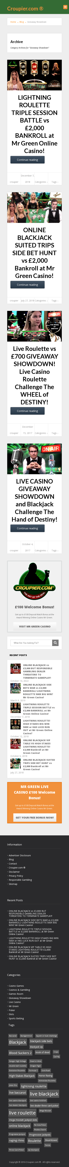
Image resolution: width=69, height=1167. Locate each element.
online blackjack (19, 1126)
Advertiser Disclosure (20, 855)
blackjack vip (36, 1046)
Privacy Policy (16, 875)
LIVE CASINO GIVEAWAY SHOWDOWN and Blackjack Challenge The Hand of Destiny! (35, 500)
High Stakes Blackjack (22, 1076)
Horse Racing (45, 1075)
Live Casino (15, 1002)
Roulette (34, 1141)
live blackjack (44, 1094)
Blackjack (17, 1042)
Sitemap (13, 883)
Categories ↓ (41, 181)
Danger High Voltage (17, 1061)
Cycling (56, 1056)
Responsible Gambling (20, 879)
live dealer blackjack (17, 1105)
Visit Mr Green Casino (35, 626)
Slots (11, 1014)
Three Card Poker (16, 1150)
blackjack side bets (41, 1041)
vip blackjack (33, 1150)
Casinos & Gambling (19, 989)
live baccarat (17, 1092)
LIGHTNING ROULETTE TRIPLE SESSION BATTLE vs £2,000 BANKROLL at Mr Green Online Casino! (34, 124)
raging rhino (16, 1140)
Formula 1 (33, 1070)
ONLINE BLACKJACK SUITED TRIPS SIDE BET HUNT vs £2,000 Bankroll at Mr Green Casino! (34, 252)
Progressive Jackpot (17, 1134)
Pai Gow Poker (40, 1125)
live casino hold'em (38, 1100)
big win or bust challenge (46, 1036)
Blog (11, 859)
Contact (13, 863)
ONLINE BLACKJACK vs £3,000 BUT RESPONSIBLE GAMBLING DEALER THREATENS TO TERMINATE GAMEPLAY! (37, 671)
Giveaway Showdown (20, 998)
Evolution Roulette (17, 1070)
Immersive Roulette (47, 1080)
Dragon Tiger (35, 1066)
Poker (12, 1010)
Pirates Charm (40, 1129)
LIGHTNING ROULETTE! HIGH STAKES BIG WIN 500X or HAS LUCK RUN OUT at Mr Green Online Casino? (37, 727)
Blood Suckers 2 (20, 1053)
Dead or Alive (35, 1061)
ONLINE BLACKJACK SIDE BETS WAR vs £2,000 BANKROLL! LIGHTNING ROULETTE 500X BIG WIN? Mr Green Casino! (38, 691)
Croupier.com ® (25, 8)
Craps (56, 1052)
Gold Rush (46, 1070)
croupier (14, 181)
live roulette (22, 1113)
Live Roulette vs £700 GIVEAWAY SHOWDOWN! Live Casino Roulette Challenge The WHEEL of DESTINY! (34, 375)
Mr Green (14, 1006)
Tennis (47, 1145)
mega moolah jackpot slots (23, 1119)
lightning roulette (34, 1086)
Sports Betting (16, 1018)
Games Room (16, 993)
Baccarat (13, 1036)
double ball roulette (17, 1066)
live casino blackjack (17, 1100)
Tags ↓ (55, 181)
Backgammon (26, 1036)
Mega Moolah (45, 1111)
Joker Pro (13, 1085)
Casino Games (16, 985)
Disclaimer (14, 871)
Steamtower (51, 1140)
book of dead (43, 1052)
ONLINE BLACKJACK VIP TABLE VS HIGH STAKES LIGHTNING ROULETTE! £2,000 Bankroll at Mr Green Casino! (37, 746)
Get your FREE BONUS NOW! (35, 817)
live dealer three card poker (44, 1105)
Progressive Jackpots (40, 1134)
